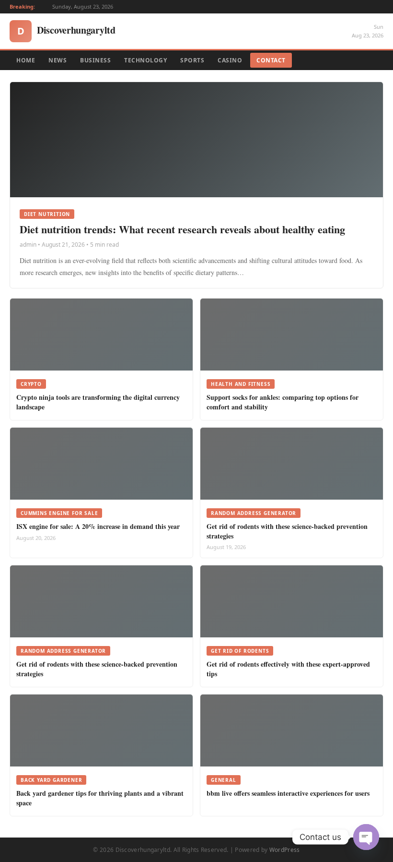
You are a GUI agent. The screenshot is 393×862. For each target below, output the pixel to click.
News (57, 60)
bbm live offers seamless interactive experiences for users (288, 793)
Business (95, 60)
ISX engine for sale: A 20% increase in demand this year (98, 526)
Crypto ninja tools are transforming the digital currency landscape (98, 402)
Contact (271, 60)
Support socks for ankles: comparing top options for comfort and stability (282, 402)
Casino (230, 60)
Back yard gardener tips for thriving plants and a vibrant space (100, 798)
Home (25, 60)
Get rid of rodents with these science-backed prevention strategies (287, 531)
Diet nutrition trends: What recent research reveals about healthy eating (182, 229)
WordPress (284, 850)
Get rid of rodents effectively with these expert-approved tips (288, 669)
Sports (192, 60)
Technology (145, 60)
